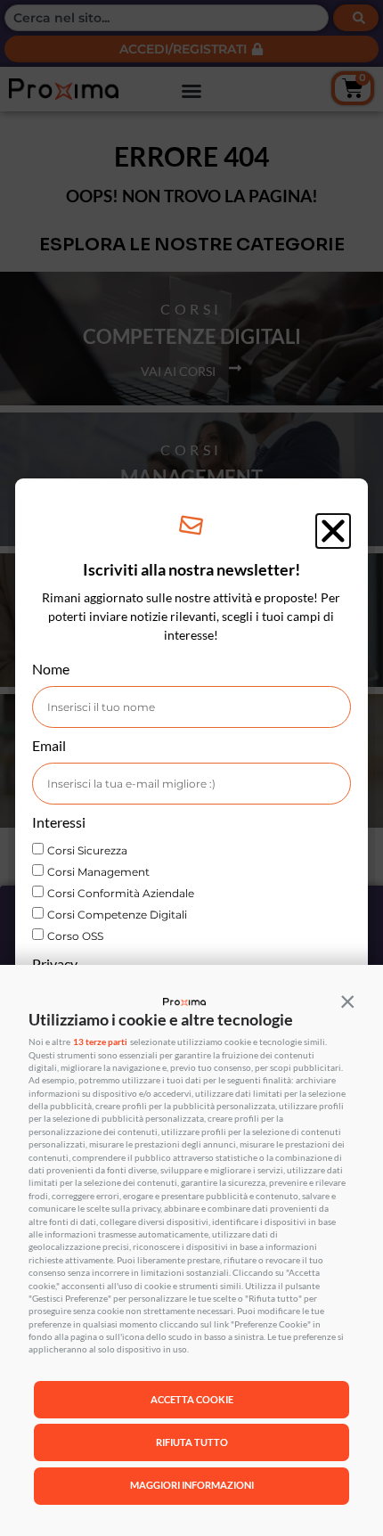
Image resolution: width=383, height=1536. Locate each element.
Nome (50, 669)
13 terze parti (100, 1042)
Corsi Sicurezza (87, 850)
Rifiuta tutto (192, 1442)
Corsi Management (98, 871)
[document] (191, 768)
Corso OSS (75, 936)
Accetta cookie (192, 1399)
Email (49, 746)
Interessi (59, 822)
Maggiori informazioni (192, 1485)
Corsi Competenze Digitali (117, 914)
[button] (347, 1000)
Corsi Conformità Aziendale (120, 893)
